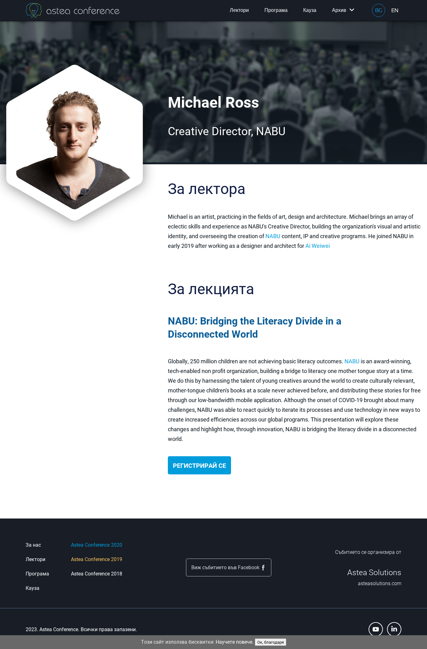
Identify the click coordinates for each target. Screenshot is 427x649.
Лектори (239, 10)
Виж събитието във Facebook (225, 567)
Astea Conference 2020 (96, 544)
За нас (33, 544)
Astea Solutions (374, 572)
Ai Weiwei (317, 245)
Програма (276, 10)
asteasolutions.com (379, 583)
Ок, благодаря (270, 642)
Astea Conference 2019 (96, 559)
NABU (272, 236)
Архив (339, 10)
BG (378, 10)
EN (394, 10)
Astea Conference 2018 (96, 573)
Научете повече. (235, 641)
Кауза (309, 10)
